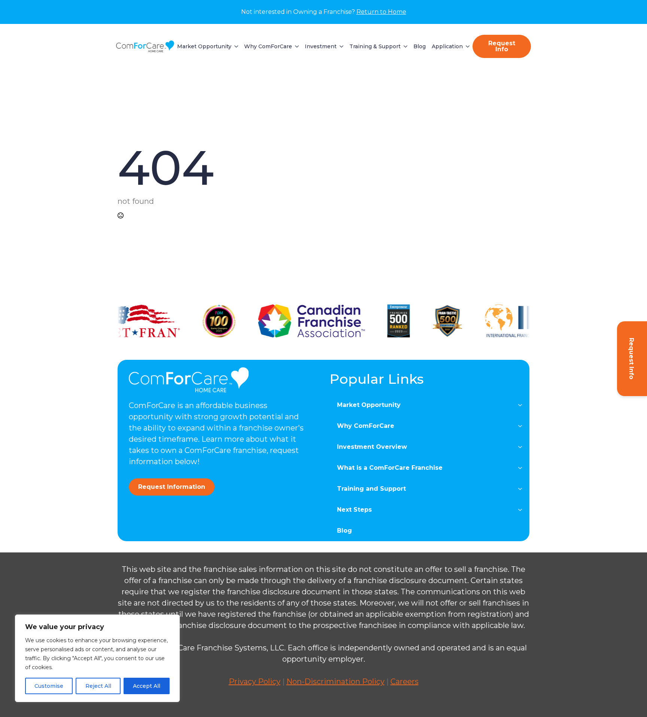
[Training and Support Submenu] (522, 488)
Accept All (146, 686)
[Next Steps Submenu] (522, 509)
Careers (405, 681)
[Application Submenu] (466, 46)
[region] (97, 658)
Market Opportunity (204, 46)
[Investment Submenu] (340, 46)
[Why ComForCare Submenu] (295, 46)
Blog (419, 46)
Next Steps (354, 509)
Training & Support (375, 46)
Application (447, 46)
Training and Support (371, 488)
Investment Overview (372, 446)
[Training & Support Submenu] (404, 46)
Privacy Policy (254, 681)
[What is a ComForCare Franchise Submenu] (522, 467)
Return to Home (381, 11)
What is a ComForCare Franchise (390, 467)
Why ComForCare (268, 46)
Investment (321, 46)
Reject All (98, 686)
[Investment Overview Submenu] (522, 446)
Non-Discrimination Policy (335, 681)
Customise (48, 686)
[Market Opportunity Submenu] (234, 46)
